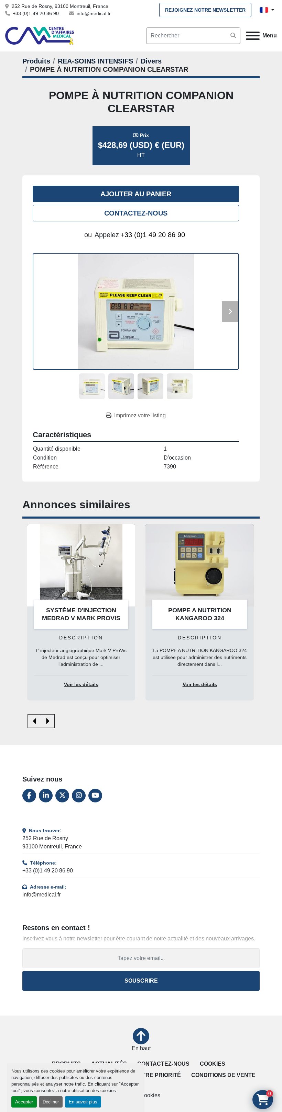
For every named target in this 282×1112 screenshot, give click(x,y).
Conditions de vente (223, 1075)
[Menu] (253, 36)
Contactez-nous (135, 213)
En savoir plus (83, 1101)
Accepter (24, 1101)
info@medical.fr (94, 13)
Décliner (51, 1101)
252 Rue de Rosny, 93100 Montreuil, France (60, 6)
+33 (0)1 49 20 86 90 (36, 13)
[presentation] (34, 721)
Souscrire (141, 981)
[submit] (233, 35)
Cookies (212, 1064)
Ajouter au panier (135, 194)
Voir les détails (81, 684)
